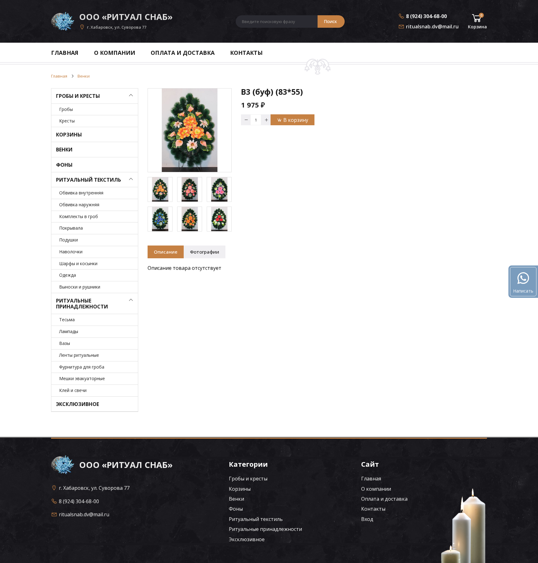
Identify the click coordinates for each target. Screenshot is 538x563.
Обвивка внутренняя (81, 193)
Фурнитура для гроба (81, 367)
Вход (367, 519)
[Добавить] (266, 119)
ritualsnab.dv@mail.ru (432, 26)
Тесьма (67, 319)
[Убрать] (245, 119)
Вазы (64, 343)
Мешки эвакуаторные (82, 378)
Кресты (67, 121)
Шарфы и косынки (78, 263)
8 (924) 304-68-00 (426, 16)
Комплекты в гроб (78, 216)
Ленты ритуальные (79, 355)
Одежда (67, 275)
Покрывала (71, 228)
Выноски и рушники (79, 287)
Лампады (68, 331)
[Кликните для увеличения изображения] (190, 130)
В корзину (295, 120)
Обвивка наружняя (79, 205)
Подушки (68, 240)
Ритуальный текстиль (88, 179)
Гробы (66, 109)
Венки (64, 149)
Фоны (64, 164)
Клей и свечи (73, 390)
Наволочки (71, 252)
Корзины (69, 134)
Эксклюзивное (77, 404)
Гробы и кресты (78, 96)
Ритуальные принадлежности (82, 303)
